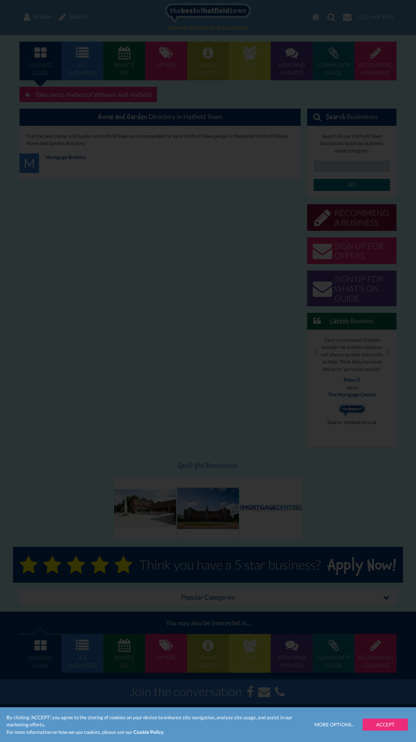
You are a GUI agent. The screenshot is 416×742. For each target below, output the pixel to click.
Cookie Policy (148, 732)
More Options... (334, 724)
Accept (385, 724)
